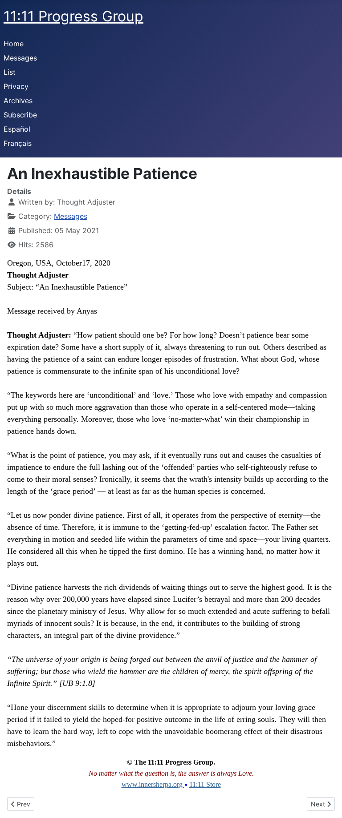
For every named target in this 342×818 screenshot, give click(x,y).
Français (18, 143)
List (10, 72)
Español (17, 129)
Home (14, 43)
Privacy (16, 86)
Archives (18, 100)
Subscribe (20, 114)
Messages (20, 57)
